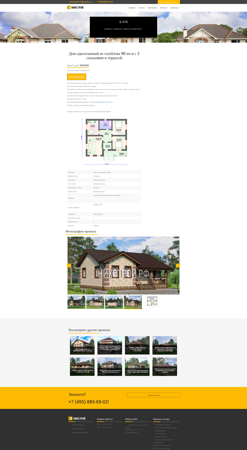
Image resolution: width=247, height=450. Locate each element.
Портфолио (152, 8)
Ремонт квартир (160, 434)
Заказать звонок (154, 395)
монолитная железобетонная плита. (101, 102)
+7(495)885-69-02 (105, 1)
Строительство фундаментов (164, 440)
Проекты (163, 8)
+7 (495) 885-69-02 (77, 425)
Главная (131, 8)
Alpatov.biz (158, 442)
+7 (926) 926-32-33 (77, 429)
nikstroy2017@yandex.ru (80, 1)
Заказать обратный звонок (167, 2)
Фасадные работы (161, 437)
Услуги (141, 8)
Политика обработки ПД (161, 448)
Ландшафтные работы (162, 425)
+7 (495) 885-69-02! (89, 401)
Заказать (76, 77)
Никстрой (77, 8)
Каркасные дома (160, 431)
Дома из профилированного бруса (166, 428)
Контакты (174, 8)
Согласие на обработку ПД (162, 445)
